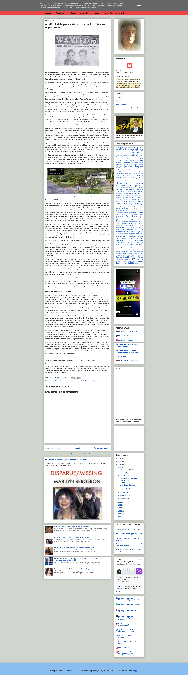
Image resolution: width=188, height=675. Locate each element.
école (117, 187)
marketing (132, 223)
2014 (123, 151)
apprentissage (119, 162)
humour (140, 207)
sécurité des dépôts (127, 249)
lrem (141, 218)
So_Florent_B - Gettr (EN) (127, 360)
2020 (120, 508)
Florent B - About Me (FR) (127, 331)
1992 (131, 149)
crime (128, 179)
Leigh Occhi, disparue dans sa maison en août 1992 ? (127, 487)
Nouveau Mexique (121, 233)
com (133, 175)
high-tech (129, 207)
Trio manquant (139, 255)
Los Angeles (136, 218)
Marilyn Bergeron (121, 223)
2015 (126, 151)
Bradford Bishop (63, 381)
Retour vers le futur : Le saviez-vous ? (129, 529)
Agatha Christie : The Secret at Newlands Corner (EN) (129, 630)
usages (138, 259)
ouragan (118, 235)
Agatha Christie (133, 155)
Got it (146, 5)
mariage (140, 221)
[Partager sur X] (76, 378)
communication (121, 177)
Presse (133, 242)
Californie (119, 170)
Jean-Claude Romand (136, 208)
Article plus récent (52, 448)
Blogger (135, 671)
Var (142, 259)
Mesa (135, 225)
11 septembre (120, 147)
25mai (126, 153)
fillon (141, 199)
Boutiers (126, 168)
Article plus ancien (101, 448)
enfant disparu (127, 195)
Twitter (122, 259)
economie (122, 187)
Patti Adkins (129, 235)
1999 (134, 149)
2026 (120, 458)
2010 (117, 151)
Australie (126, 164)
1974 (117, 149)
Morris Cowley (121, 229)
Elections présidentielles (125, 189)
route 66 (140, 248)
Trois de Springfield (122, 257)
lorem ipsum (128, 218)
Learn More (136, 5)
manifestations (133, 221)
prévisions (140, 242)
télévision (119, 253)
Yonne (136, 263)
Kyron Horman (124, 214)
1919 (141, 147)
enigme (136, 195)
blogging (130, 166)
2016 (130, 151)
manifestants (125, 221)
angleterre (139, 160)
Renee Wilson (138, 244)
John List (80, 381)
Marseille (140, 223)
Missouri (140, 227)
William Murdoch (132, 261)
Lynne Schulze (125, 219)
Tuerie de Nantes (137, 257)
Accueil (77, 448)
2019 (141, 151)
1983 (124, 149)
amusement (134, 158)
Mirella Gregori (125, 227)
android (132, 160)
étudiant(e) (140, 197)
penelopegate (132, 237)
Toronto (118, 255)
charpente (125, 173)
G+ (133, 203)
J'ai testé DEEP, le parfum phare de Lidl (127, 345)
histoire (134, 207)
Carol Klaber (133, 170)
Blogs (137, 166)
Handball (118, 207)
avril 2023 (123, 476)
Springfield (125, 251)
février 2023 (124, 495)
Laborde (136, 214)
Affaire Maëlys (121, 104)
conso (141, 177)
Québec (123, 244)
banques (131, 164)
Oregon (140, 233)
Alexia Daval (126, 157)
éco (142, 185)
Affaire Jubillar (123, 155)
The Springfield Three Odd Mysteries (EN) (128, 636)
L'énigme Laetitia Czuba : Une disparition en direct (71, 526)
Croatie (133, 179)
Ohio (127, 233)
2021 (117, 153)
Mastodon (122, 356)
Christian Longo (132, 173)
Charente (119, 173)
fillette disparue (134, 199)
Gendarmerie (139, 203)
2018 (137, 151)
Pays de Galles (138, 235)
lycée (117, 220)
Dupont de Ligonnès (133, 186)
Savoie (118, 250)
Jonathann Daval (138, 210)
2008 (141, 149)
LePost (122, 218)
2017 (133, 151)
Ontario (131, 233)
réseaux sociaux (121, 246)
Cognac (128, 175)
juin (130, 212)
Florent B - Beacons (125, 336)
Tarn (141, 251)
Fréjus (129, 203)
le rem (121, 216)
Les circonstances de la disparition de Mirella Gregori (72, 569)
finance (118, 201)
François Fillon (121, 203)
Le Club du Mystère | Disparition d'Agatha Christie (129, 599)
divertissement (120, 186)
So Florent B (138, 250)
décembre (139, 179)
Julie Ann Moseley (137, 212)
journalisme (119, 212)
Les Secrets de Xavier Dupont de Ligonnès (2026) (129, 653)
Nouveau (140, 231)
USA (86, 381)
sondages (118, 251)
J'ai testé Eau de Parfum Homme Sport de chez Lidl (128, 351)
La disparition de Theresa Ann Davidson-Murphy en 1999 (74, 548)
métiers (141, 225)
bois (141, 166)
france (140, 201)
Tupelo (118, 259)
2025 (123, 153)
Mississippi (134, 227)
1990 (128, 149)
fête (127, 199)
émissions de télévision (122, 193)
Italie (127, 208)
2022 (120, 502)
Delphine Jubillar (138, 181)
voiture (124, 261)
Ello (128, 191)
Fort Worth (124, 201)
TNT (141, 253)
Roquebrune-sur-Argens (128, 248)
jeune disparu (120, 210)
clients (122, 175)
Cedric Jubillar (131, 171)
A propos (119, 101)
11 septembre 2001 (132, 147)
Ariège (136, 162)
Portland (128, 240)
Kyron (117, 214)
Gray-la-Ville (139, 205)
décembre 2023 (126, 470)
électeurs (127, 187)
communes (139, 175)
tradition (123, 255)
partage (123, 235)
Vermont (118, 261)
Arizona (141, 162)
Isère (123, 208)
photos (124, 238)
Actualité (135, 153)
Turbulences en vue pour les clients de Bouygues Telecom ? (129, 545)
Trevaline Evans (129, 255)
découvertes (129, 181)
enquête (125, 197)
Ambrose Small (125, 158)
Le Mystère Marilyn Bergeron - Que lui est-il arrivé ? (66, 459)
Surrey (131, 251)
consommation (120, 179)
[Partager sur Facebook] (78, 378)
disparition (73, 381)
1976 (55, 381)
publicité (118, 244)
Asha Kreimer (119, 164)
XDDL (132, 263)
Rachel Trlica (129, 244)
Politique (131, 238)
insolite (118, 208)
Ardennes (127, 162)
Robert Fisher (139, 246)
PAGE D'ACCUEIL (124, 648)
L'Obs (131, 214)
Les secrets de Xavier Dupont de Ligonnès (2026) (127, 109)
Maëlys (133, 220)
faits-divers (120, 199)
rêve (129, 246)
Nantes (136, 229)
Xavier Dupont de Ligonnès (97, 381)
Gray (132, 205)
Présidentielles (138, 240)
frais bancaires (133, 201)
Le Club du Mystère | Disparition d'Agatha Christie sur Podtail (129, 617)
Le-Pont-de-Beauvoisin (131, 216)
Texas (124, 253)
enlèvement (119, 197)
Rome (117, 248)
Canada (125, 170)
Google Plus (119, 205)
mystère (130, 229)
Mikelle (118, 227)
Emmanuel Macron (135, 193)
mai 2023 (123, 473)
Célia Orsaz (139, 171)
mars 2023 (124, 492)
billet (121, 166)
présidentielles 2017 (123, 242)
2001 (137, 149)
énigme (141, 195)
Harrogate (123, 207)
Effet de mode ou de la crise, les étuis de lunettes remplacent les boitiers (129, 534)
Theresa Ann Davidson (133, 253)
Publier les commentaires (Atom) (82, 454)
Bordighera (119, 168)
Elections (134, 187)
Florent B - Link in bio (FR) (128, 340)
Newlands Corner (124, 231)
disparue (139, 183)
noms (135, 231)
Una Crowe (127, 259)
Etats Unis (132, 197)
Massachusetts (120, 225)
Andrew (126, 160)
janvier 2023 (124, 498)
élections (140, 187)
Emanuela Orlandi (136, 191)
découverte (120, 181)
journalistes (125, 212)
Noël (132, 231)
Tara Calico (136, 251)
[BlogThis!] (74, 378)
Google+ (127, 205)
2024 (120, 464)
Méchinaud (129, 225)
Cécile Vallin (123, 171)
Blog (125, 166)
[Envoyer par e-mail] (72, 378)
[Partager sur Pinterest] (80, 378)
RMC (132, 246)
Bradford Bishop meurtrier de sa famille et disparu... (129, 480)
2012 (120, 151)
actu (129, 153)
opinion (135, 233)
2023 (120, 153)
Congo (132, 177)
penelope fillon (121, 237)
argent (132, 162)
